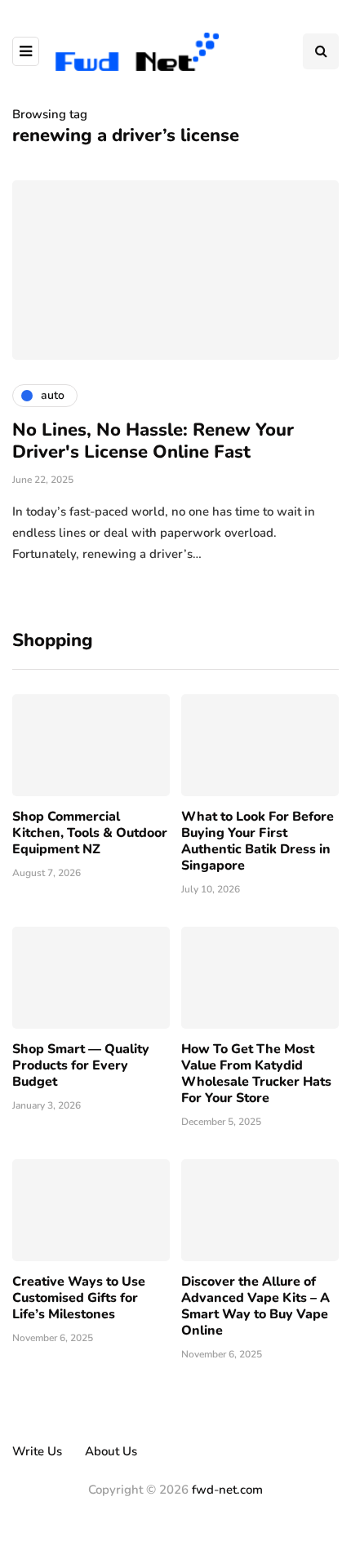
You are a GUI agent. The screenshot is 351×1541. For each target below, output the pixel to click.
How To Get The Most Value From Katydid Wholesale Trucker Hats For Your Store (256, 1073)
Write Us (37, 1451)
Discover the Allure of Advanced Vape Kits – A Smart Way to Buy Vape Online (255, 1306)
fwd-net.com (227, 1489)
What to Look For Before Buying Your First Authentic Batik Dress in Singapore (257, 841)
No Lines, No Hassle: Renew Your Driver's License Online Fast (153, 441)
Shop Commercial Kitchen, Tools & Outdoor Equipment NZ (89, 833)
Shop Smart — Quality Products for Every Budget (80, 1065)
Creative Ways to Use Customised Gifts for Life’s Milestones (78, 1298)
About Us (111, 1451)
